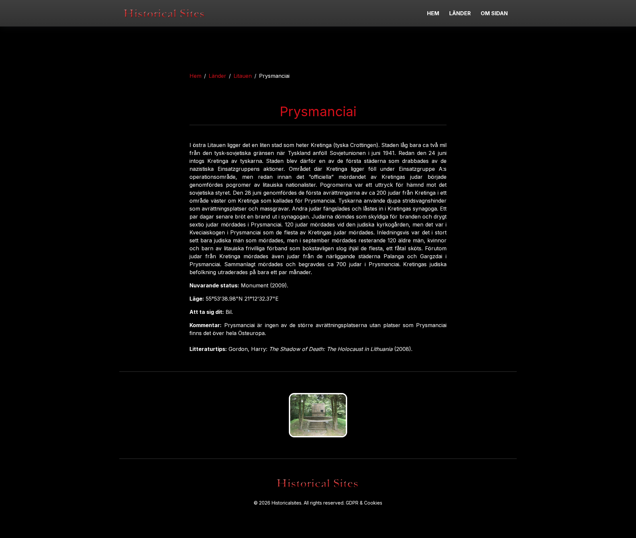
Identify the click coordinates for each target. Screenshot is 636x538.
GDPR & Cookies (364, 503)
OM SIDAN (494, 13)
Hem (195, 76)
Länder (217, 76)
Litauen (243, 76)
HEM (433, 13)
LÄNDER (460, 13)
